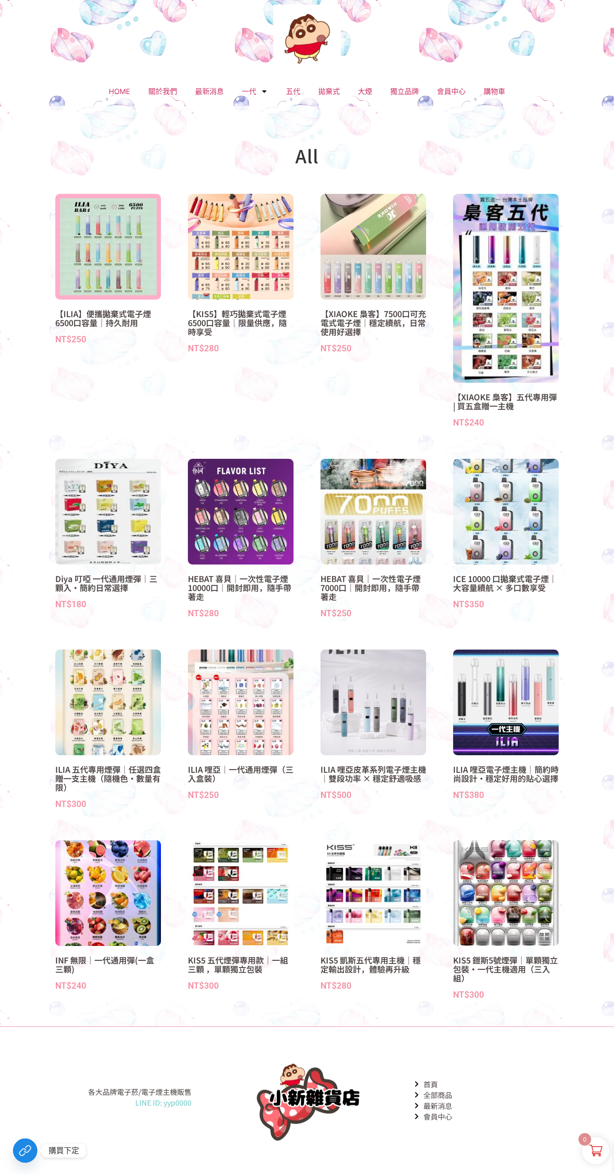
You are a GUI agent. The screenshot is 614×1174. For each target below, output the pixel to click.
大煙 (365, 91)
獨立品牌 (404, 91)
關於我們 (162, 91)
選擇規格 (74, 358)
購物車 (494, 91)
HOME (119, 91)
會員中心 (451, 91)
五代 (293, 91)
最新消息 (209, 91)
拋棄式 (329, 91)
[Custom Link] (25, 1150)
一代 (249, 91)
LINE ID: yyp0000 (163, 1102)
